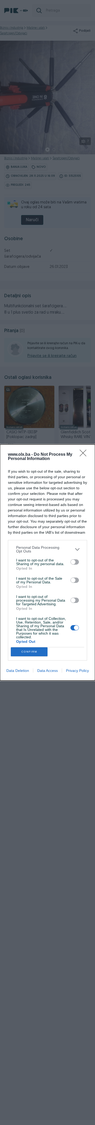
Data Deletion (17, 670)
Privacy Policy (77, 670)
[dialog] (47, 562)
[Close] (85, 455)
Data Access (47, 670)
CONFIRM (29, 651)
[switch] (74, 562)
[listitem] (47, 549)
